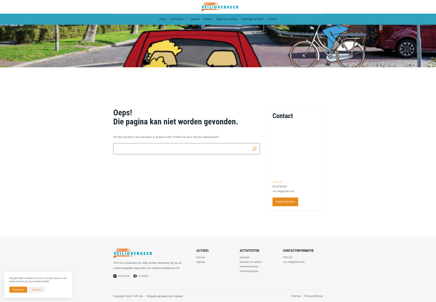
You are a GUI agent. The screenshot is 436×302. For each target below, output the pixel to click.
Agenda (195, 19)
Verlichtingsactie (249, 271)
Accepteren (18, 289)
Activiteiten (176, 19)
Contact (272, 19)
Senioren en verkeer (251, 261)
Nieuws (208, 19)
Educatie (244, 257)
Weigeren (37, 289)
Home (162, 19)
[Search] (254, 148)
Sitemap (296, 296)
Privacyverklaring (313, 296)
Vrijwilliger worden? (252, 19)
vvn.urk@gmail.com (283, 191)
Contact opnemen (285, 201)
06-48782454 (279, 186)
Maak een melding (226, 19)
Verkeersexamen (249, 266)
